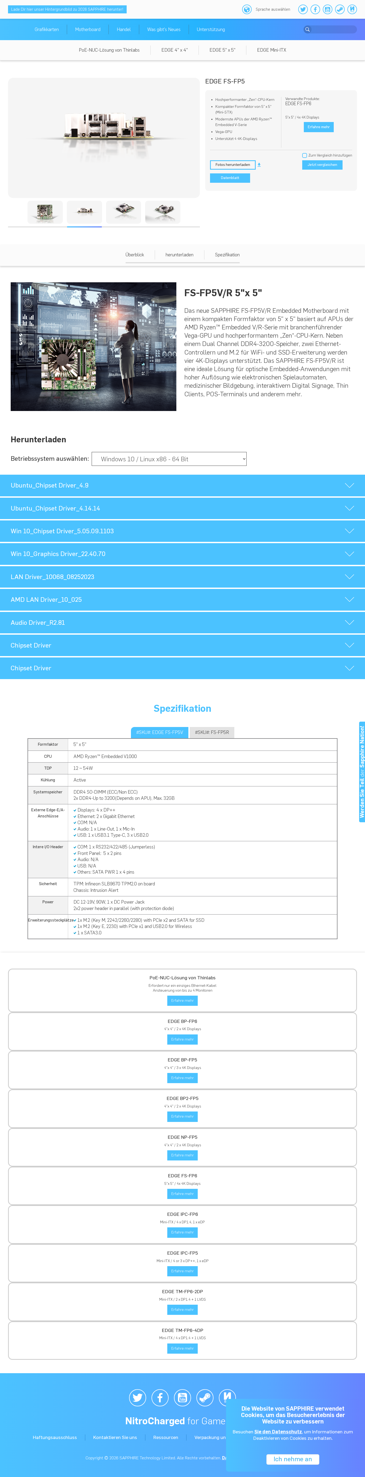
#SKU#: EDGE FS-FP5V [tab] (159, 732)
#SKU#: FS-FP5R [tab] (212, 732)
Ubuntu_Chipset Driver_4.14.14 (55, 508)
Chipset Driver (31, 645)
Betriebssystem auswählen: (50, 458)
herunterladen (179, 255)
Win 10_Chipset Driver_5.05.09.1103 (62, 531)
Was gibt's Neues (164, 29)
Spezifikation (227, 255)
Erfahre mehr (182, 1000)
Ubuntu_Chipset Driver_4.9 (49, 485)
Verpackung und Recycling (222, 1437)
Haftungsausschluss (55, 1437)
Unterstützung (211, 29)
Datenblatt (230, 178)
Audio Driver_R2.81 (38, 622)
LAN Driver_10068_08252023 (52, 577)
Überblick (135, 255)
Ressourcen (165, 1437)
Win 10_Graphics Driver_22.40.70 (58, 554)
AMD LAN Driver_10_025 (46, 599)
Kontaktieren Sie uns (115, 1437)
